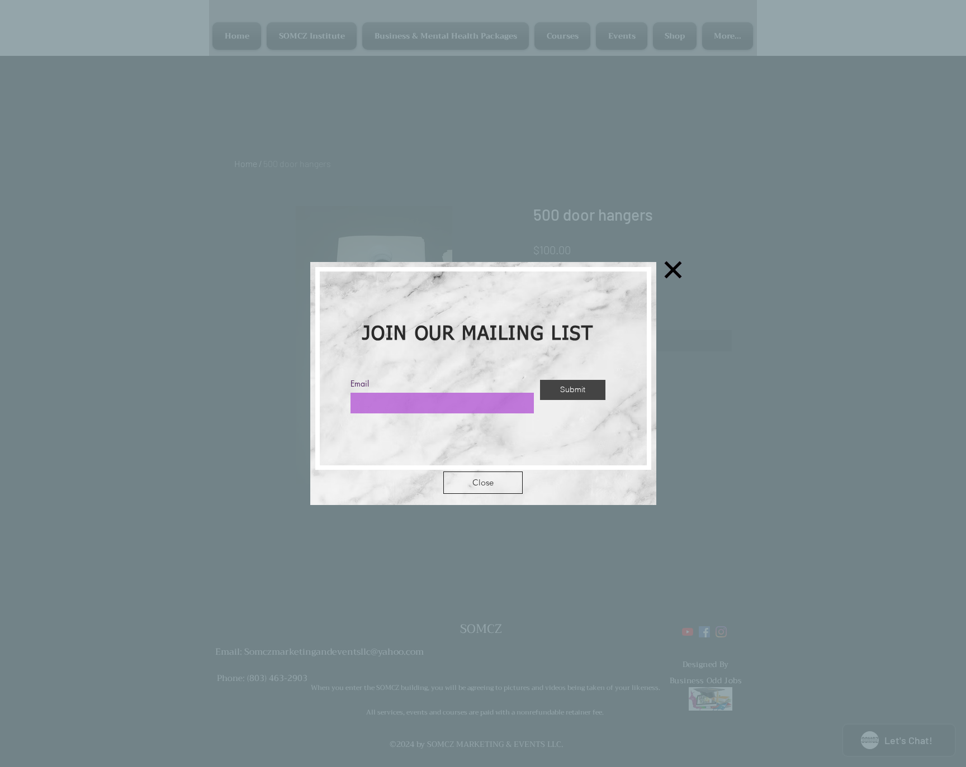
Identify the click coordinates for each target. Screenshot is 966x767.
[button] (483, 482)
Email (360, 384)
